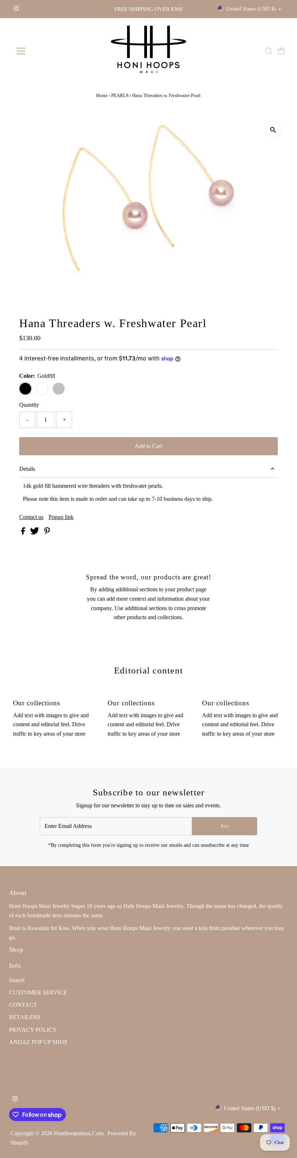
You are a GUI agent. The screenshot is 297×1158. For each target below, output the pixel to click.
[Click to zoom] (273, 130)
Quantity (29, 405)
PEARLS (120, 95)
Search (17, 980)
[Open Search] (268, 51)
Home (102, 95)
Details (27, 469)
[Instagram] (16, 9)
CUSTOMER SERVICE (38, 992)
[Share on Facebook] (23, 532)
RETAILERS (25, 1017)
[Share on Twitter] (35, 532)
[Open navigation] (44, 51)
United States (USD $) (251, 9)
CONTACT (23, 1005)
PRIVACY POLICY (33, 1030)
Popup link (61, 517)
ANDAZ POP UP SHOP (38, 1042)
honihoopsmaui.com (78, 1133)
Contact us (31, 517)
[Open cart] (281, 51)
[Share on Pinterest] (47, 532)
